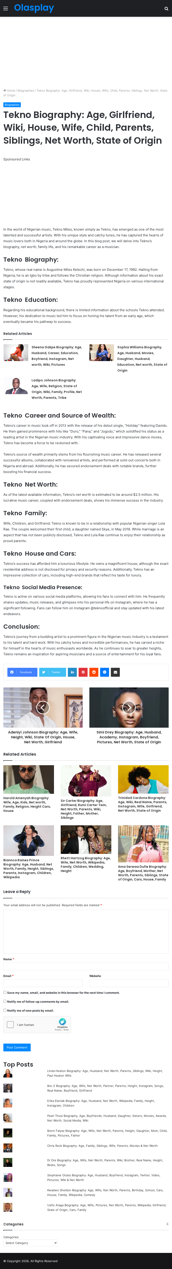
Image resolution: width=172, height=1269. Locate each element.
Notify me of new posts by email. (30, 1010)
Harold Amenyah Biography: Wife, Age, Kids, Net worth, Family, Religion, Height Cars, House (27, 804)
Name (8, 959)
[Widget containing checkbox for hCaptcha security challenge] (37, 1024)
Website (95, 976)
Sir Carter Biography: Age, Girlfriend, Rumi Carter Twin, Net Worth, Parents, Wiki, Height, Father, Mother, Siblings (84, 809)
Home (10, 90)
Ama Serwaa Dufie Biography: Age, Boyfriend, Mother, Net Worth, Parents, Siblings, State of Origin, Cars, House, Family (143, 873)
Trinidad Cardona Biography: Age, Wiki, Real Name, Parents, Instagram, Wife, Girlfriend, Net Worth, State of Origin (142, 804)
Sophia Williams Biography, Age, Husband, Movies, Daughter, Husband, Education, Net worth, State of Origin (142, 359)
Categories (11, 1237)
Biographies (26, 90)
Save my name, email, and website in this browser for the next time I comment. (63, 992)
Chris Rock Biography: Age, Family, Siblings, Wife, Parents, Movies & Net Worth (102, 1145)
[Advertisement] (86, 52)
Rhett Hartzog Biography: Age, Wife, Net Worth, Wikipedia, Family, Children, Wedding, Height (86, 864)
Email (8, 976)
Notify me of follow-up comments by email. (38, 1001)
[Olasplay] (34, 8)
